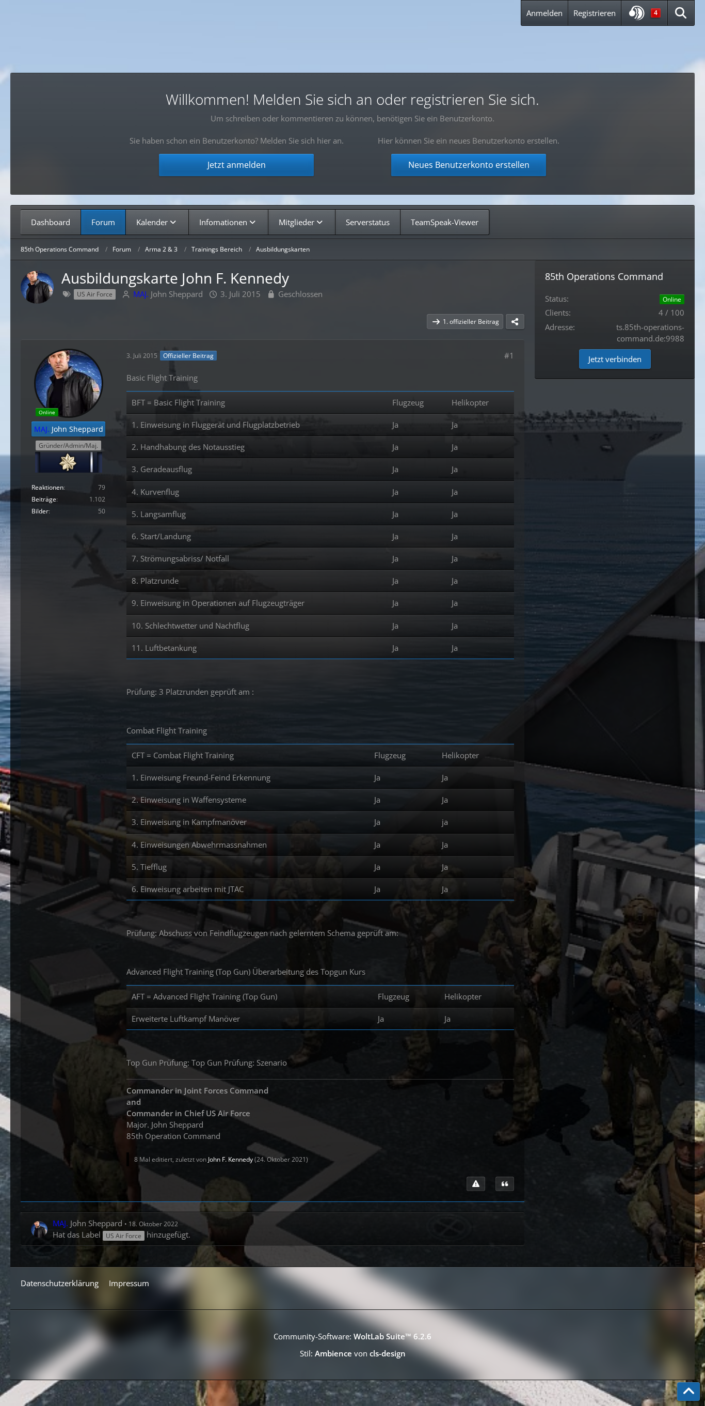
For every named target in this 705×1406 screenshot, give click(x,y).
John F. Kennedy (230, 1159)
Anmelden (544, 13)
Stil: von (353, 1353)
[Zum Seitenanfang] (688, 1391)
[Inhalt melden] (476, 1184)
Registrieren (594, 13)
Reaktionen (47, 487)
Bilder (40, 511)
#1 (509, 355)
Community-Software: (352, 1336)
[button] (644, 13)
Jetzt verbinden (615, 359)
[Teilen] (515, 322)
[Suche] (681, 13)
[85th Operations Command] (118, 45)
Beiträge (43, 499)
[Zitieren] (504, 1184)
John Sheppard (168, 294)
